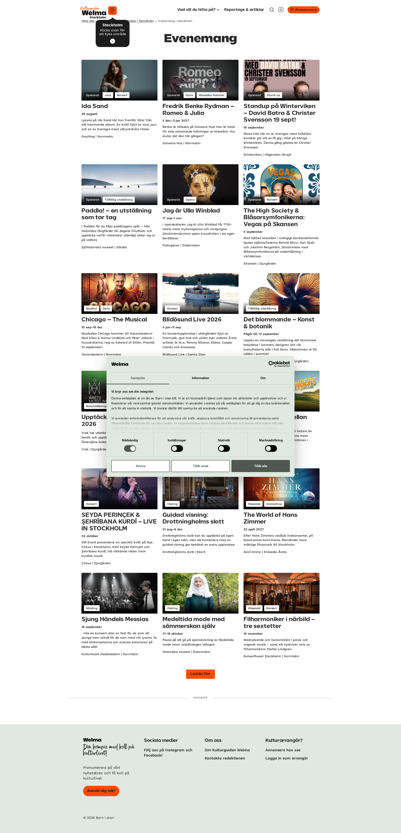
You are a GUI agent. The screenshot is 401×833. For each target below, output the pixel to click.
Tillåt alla (260, 466)
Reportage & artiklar (244, 10)
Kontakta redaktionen (225, 758)
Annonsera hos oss (283, 750)
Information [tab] (200, 378)
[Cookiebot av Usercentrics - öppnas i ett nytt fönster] (271, 364)
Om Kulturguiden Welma (227, 750)
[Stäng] (112, 41)
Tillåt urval (200, 466)
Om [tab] (263, 378)
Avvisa (140, 466)
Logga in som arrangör (286, 758)
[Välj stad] (112, 10)
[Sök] (271, 11)
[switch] (177, 448)
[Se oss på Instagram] (280, 11)
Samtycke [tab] (138, 378)
